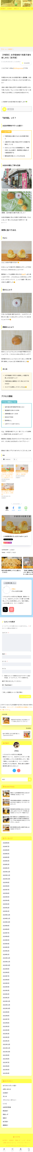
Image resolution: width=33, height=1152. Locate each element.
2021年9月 (6, 1055)
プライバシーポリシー (9, 1100)
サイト (4, 669)
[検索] (30, 779)
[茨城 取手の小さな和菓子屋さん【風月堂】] (22, 468)
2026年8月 (6, 843)
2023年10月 (6, 965)
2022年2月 (6, 1037)
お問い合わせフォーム (9, 1142)
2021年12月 (6, 1044)
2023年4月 (6, 987)
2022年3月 (6, 1034)
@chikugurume (18, 68)
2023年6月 (6, 980)
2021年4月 (6, 1073)
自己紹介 (3, 8)
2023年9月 (6, 969)
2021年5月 (6, 1070)
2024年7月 (6, 933)
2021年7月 (6, 1062)
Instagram (11, 612)
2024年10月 (6, 922)
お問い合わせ (7, 1089)
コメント (5, 633)
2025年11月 (6, 875)
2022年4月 (6, 1030)
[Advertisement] (16, 29)
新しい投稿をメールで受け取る (12, 692)
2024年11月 (6, 918)
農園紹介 (5, 1125)
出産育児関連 (7, 1107)
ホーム (4, 1150)
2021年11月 (6, 1048)
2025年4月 (6, 900)
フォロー (20, 1150)
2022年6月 (6, 1023)
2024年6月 (6, 936)
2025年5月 (6, 897)
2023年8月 (6, 972)
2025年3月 (6, 904)
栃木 (14, 552)
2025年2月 (6, 908)
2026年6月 (6, 850)
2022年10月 (6, 1008)
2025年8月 (6, 886)
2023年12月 (6, 958)
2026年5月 (6, 854)
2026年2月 (6, 864)
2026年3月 (6, 861)
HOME (17, 1137)
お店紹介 (9, 8)
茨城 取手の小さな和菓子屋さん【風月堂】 (22, 473)
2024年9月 (6, 926)
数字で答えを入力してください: (11, 681)
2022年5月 (6, 1026)
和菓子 (9, 552)
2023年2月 (6, 994)
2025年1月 (6, 911)
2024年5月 (6, 940)
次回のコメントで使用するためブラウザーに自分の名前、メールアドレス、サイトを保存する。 (17, 677)
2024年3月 (6, 947)
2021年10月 (6, 1052)
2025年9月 (6, 882)
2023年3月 (6, 990)
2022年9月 (6, 1012)
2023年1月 (6, 998)
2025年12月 (6, 872)
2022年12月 (6, 1001)
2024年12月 (6, 915)
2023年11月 (6, 962)
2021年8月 (6, 1059)
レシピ (22, 8)
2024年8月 (6, 929)
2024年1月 (6, 954)
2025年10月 (6, 879)
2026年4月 (6, 857)
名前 (4, 654)
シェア (12, 1150)
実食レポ (16, 8)
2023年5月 (6, 983)
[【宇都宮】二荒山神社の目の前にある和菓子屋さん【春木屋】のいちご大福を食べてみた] (7, 468)
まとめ (28, 8)
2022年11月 (6, 1005)
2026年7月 (6, 846)
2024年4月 (6, 944)
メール (5, 661)
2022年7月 (6, 1019)
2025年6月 (6, 893)
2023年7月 (6, 976)
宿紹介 (5, 1118)
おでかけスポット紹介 (9, 1086)
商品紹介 (5, 1111)
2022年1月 (6, 1041)
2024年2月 (6, 951)
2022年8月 (6, 1016)
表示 (10, 109)
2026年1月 (6, 868)
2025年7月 (6, 890)
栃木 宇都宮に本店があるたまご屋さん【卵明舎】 (7, 492)
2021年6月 (6, 1066)
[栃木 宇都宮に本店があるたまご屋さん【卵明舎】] (7, 486)
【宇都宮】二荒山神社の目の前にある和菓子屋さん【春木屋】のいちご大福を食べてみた (7, 475)
